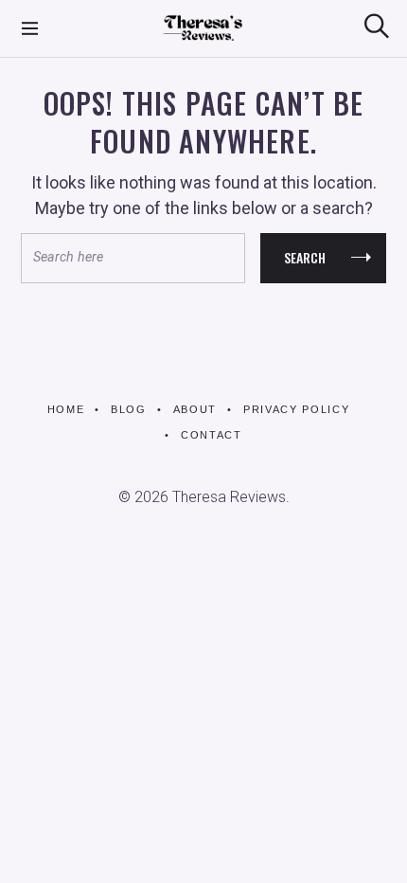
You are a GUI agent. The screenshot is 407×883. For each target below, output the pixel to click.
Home (66, 409)
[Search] (376, 26)
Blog (128, 409)
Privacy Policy (296, 409)
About (195, 409)
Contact (211, 435)
